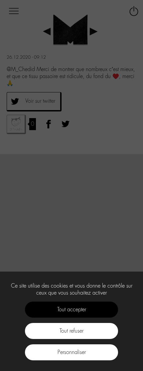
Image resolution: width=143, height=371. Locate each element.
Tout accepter (71, 309)
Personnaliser (72, 352)
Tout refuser (71, 330)
